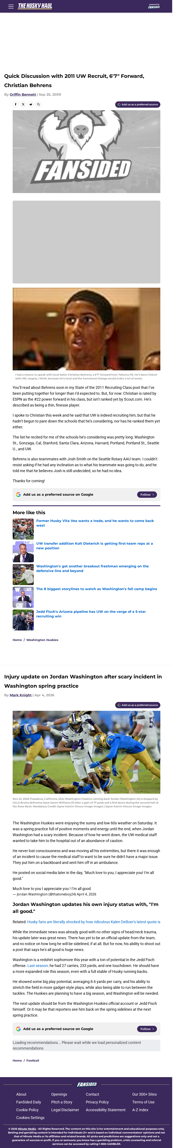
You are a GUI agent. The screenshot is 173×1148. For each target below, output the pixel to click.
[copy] (38, 104)
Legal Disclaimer (65, 1110)
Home (17, 640)
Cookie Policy (27, 1110)
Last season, (38, 965)
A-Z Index (140, 1110)
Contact (92, 1094)
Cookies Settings (30, 1117)
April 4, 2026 (86, 894)
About (21, 1094)
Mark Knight (21, 695)
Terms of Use (143, 1102)
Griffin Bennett (23, 95)
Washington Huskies (42, 640)
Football (32, 1060)
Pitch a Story (61, 1102)
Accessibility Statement (106, 1110)
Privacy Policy (97, 1102)
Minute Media (27, 1128)
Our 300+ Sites (144, 1094)
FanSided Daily (28, 1102)
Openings (59, 1094)
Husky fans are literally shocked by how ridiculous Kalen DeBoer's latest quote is (93, 922)
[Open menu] (11, 6)
